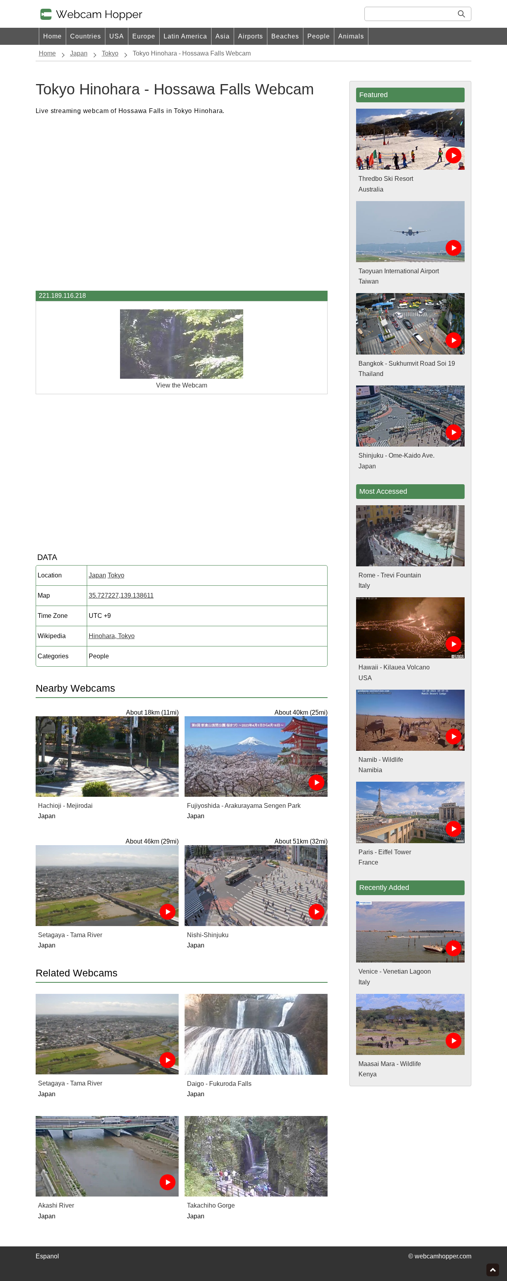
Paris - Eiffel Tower (384, 852)
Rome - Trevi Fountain (389, 575)
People (318, 36)
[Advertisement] (182, 203)
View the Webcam (181, 385)
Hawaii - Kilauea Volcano (394, 667)
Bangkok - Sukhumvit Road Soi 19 (406, 363)
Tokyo (116, 575)
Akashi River (56, 1205)
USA (116, 36)
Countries (85, 36)
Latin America (185, 36)
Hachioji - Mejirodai (65, 805)
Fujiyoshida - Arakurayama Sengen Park (244, 805)
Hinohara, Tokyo (112, 636)
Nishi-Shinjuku (208, 935)
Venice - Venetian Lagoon (394, 971)
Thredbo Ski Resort (385, 178)
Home (52, 36)
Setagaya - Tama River (70, 935)
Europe (143, 36)
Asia (222, 36)
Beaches (285, 36)
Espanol (47, 1256)
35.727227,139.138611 (121, 595)
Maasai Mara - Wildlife (389, 1063)
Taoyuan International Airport (398, 271)
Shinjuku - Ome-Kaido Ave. (396, 455)
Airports (250, 36)
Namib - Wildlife (380, 759)
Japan (97, 575)
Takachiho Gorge (211, 1205)
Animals (351, 36)
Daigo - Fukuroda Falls (219, 1083)
